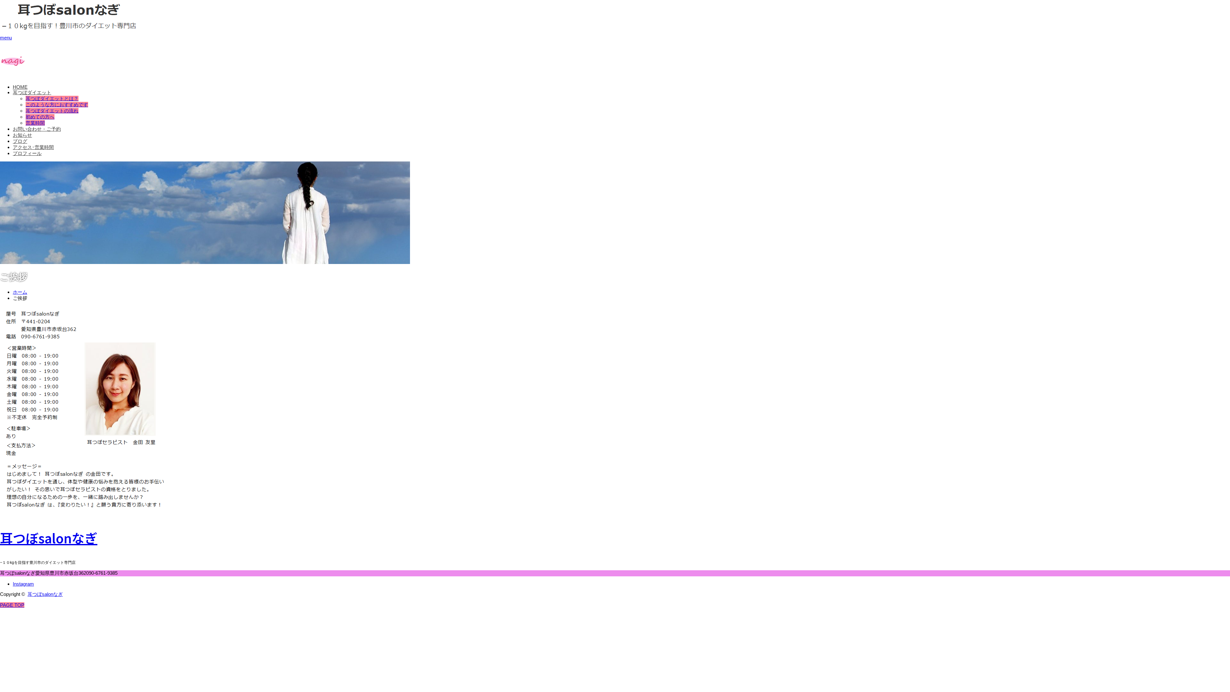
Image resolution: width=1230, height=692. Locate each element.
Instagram (23, 584)
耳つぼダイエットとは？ (52, 98)
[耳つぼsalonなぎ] (70, 28)
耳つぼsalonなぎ (48, 538)
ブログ (20, 141)
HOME (20, 87)
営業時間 (35, 123)
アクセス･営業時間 (33, 147)
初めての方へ (40, 116)
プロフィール (27, 153)
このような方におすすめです (57, 104)
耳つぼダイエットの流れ (52, 110)
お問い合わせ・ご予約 (37, 129)
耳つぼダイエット (32, 92)
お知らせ (22, 135)
